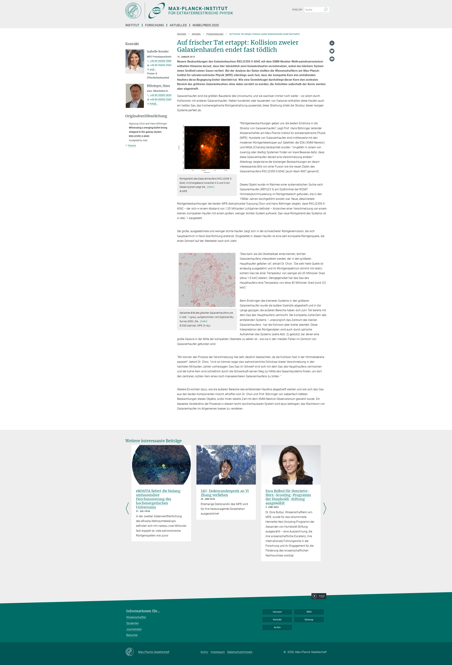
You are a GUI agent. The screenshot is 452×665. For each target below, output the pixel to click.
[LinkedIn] (332, 43)
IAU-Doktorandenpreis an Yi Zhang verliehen (225, 493)
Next (325, 508)
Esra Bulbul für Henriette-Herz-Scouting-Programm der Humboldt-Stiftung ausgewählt (288, 497)
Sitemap (309, 619)
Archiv (277, 627)
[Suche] (325, 9)
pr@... (153, 69)
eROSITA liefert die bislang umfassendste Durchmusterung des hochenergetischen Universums (158, 499)
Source (132, 145)
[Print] (332, 59)
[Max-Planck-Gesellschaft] (131, 652)
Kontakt (277, 619)
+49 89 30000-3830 (160, 95)
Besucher (132, 635)
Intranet (277, 611)
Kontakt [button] (132, 44)
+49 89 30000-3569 (160, 99)
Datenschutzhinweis (239, 652)
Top (322, 596)
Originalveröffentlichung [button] (146, 116)
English (297, 9)
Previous (127, 508)
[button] (234, 171)
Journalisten (134, 629)
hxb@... (154, 103)
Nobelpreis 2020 (206, 25)
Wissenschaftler (136, 617)
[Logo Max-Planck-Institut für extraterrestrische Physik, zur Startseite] (191, 11)
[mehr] (210, 187)
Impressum (218, 652)
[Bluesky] (332, 51)
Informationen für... (143, 611)
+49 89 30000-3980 (160, 60)
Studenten (132, 623)
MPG (309, 611)
